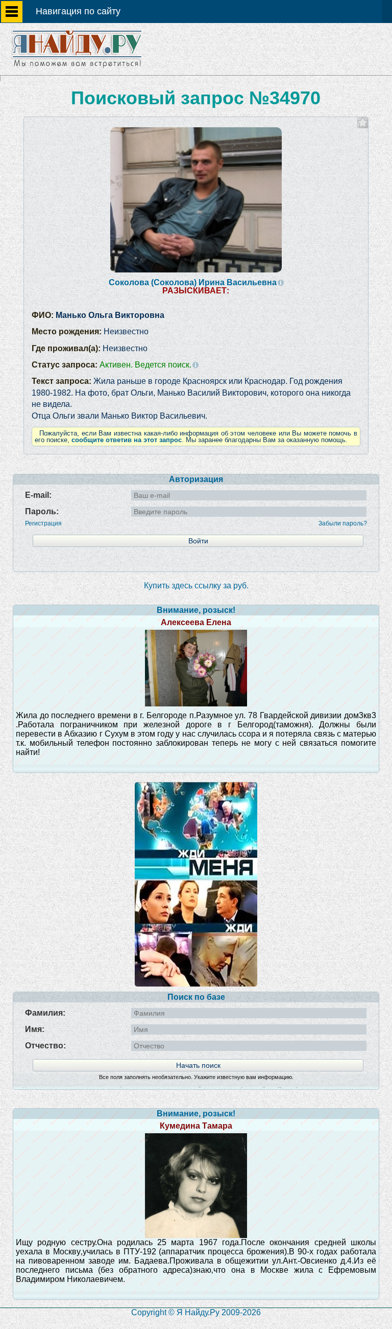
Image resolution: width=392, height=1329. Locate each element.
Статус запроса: (111, 364)
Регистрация (43, 523)
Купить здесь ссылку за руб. (196, 585)
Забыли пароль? (342, 523)
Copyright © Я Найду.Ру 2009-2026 (196, 1312)
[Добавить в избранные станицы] (362, 122)
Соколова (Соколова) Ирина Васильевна (193, 282)
